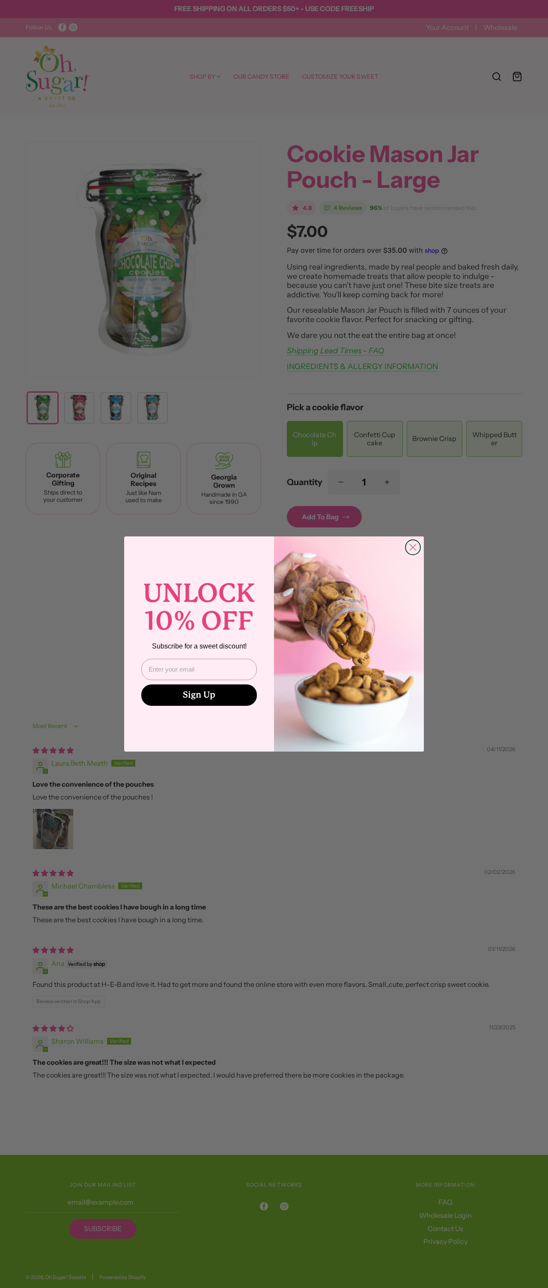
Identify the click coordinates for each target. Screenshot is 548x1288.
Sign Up (199, 695)
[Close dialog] (412, 547)
